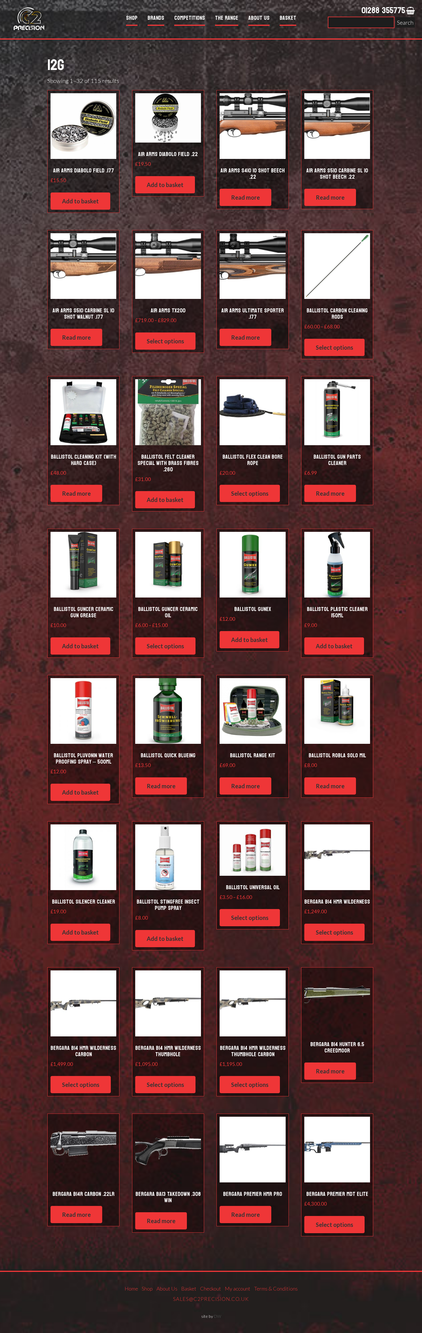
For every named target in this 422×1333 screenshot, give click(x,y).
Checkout (210, 1288)
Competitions (189, 18)
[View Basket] (410, 10)
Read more (245, 197)
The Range (226, 18)
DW (217, 1316)
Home (131, 1288)
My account (237, 1288)
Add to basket (80, 201)
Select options (165, 341)
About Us (259, 18)
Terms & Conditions (276, 1288)
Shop (132, 18)
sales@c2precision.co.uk (211, 1299)
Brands (156, 18)
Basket (288, 18)
